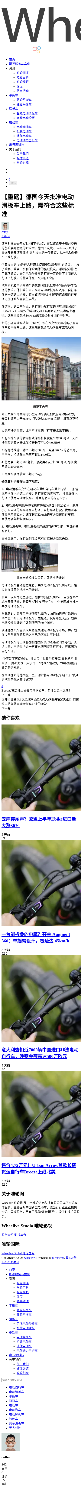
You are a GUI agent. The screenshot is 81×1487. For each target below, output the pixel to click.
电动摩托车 (24, 126)
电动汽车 (15, 1410)
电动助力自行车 (27, 140)
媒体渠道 (23, 158)
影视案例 (20, 1235)
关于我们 (23, 153)
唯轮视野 (23, 81)
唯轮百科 (23, 77)
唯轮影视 (23, 162)
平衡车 (13, 95)
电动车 (13, 122)
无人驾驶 (15, 1428)
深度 (20, 86)
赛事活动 (23, 90)
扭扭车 (13, 1401)
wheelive (29, 1257)
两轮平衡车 (24, 99)
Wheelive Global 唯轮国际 (18, 1253)
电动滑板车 (16, 1392)
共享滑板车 (16, 1423)
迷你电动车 (24, 135)
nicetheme (58, 1257)
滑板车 (13, 108)
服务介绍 (8, 1235)
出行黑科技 (16, 144)
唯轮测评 (23, 73)
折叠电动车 (24, 131)
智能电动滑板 (26, 117)
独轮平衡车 (24, 104)
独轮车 (13, 1419)
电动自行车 (16, 1387)
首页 (12, 59)
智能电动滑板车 (27, 113)
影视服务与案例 (19, 64)
